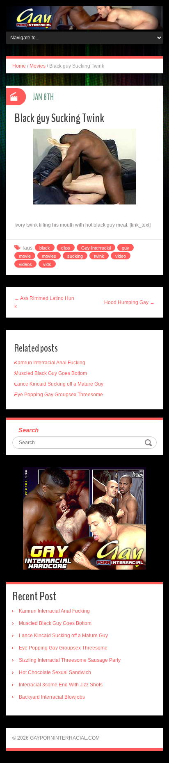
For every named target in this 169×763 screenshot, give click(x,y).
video (120, 256)
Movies (38, 66)
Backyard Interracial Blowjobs (52, 697)
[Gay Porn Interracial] (84, 17)
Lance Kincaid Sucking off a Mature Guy (58, 384)
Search (28, 430)
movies (49, 256)
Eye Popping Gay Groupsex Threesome (58, 394)
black (44, 247)
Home (19, 66)
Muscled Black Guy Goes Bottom (50, 373)
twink (99, 256)
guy (125, 247)
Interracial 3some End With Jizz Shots (61, 685)
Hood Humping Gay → (129, 302)
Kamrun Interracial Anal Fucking (49, 363)
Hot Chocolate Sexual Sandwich (55, 672)
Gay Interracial (96, 247)
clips (65, 247)
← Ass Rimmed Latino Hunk (44, 302)
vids (47, 264)
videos (25, 264)
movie (25, 256)
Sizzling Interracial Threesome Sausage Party (70, 660)
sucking (75, 256)
